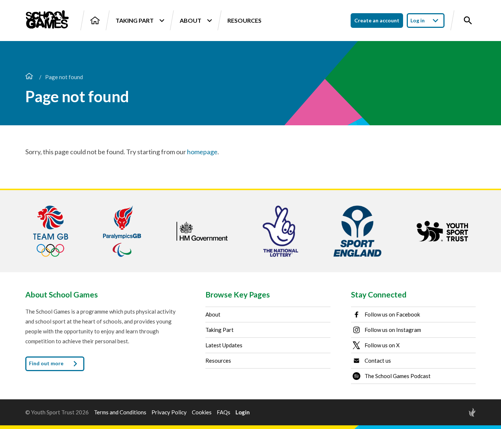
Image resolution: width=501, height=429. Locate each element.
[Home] (95, 20)
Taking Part (135, 20)
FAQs (223, 412)
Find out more (47, 363)
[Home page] (29, 77)
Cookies (202, 412)
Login (242, 412)
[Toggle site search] (468, 20)
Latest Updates (223, 345)
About (190, 20)
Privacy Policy (169, 412)
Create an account (376, 20)
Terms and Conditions (120, 412)
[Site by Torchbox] (457, 412)
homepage (202, 152)
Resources (244, 20)
